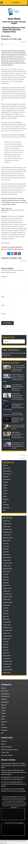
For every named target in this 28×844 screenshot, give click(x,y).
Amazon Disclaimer (6, 747)
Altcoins (5, 465)
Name (3, 297)
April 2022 (6, 616)
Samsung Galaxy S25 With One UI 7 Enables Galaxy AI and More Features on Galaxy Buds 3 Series (13, 765)
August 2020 (6, 672)
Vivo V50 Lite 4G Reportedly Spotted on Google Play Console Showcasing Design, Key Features (13, 784)
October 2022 (7, 599)
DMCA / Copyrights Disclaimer (9, 749)
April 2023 (6, 582)
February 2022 (7, 622)
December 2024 (7, 529)
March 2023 (6, 585)
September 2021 (7, 636)
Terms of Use (21, 805)
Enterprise (6, 476)
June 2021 (6, 644)
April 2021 (6, 650)
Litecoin (5, 493)
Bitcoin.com (23, 224)
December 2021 (7, 627)
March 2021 (6, 653)
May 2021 (6, 647)
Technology (6, 507)
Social (4, 502)
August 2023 (6, 571)
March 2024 (6, 554)
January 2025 (6, 526)
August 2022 (6, 605)
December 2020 (7, 661)
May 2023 (6, 580)
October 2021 (7, 633)
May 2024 (6, 549)
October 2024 (7, 535)
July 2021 (5, 641)
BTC (9, 69)
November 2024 (7, 532)
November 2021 (7, 630)
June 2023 (6, 577)
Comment (4, 276)
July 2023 (5, 574)
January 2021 (6, 658)
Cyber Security (7, 474)
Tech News (6, 504)
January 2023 (6, 591)
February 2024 (7, 557)
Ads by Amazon (23, 41)
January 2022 (6, 625)
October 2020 (7, 667)
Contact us (4, 741)
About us (3, 744)
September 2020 (7, 669)
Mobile (5, 496)
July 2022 (5, 608)
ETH (22, 130)
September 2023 (7, 568)
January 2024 (6, 560)
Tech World (15, 2)
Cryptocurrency (7, 471)
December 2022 (7, 594)
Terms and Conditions (7, 755)
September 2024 (7, 538)
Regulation (6, 499)
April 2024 (6, 552)
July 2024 (5, 543)
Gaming (5, 488)
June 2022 (6, 611)
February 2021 (7, 655)
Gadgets (5, 485)
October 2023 (7, 566)
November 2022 (7, 596)
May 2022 (6, 613)
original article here (18, 249)
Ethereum (5, 482)
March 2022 (6, 619)
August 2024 (6, 540)
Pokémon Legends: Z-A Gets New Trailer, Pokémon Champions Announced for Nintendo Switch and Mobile (13, 772)
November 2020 (7, 664)
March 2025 (6, 521)
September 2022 (7, 602)
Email (3, 305)
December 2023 (7, 563)
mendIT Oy (21, 822)
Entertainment (7, 479)
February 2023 (7, 588)
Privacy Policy (5, 752)
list (7, 186)
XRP (4, 510)
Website (3, 313)
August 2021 (6, 639)
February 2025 (7, 524)
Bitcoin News (5, 36)
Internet (5, 490)
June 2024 (6, 546)
